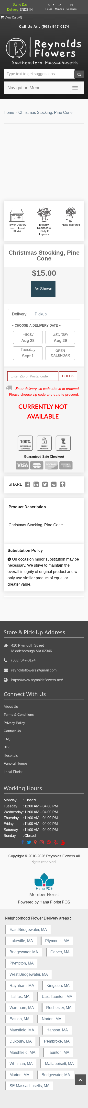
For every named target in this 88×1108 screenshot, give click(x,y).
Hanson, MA (57, 1030)
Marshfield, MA (22, 1052)
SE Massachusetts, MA (30, 1086)
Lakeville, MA (21, 941)
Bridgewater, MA (24, 952)
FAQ (7, 739)
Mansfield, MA (22, 1030)
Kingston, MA (58, 985)
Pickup (41, 314)
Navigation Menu (24, 87)
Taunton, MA (58, 1052)
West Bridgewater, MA (29, 974)
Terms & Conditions (19, 714)
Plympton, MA (22, 963)
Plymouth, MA (57, 941)
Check (68, 376)
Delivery (19, 314)
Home (9, 112)
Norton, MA (51, 1019)
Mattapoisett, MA (59, 1064)
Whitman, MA (21, 1064)
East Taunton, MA (57, 996)
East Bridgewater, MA (28, 930)
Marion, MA (19, 1075)
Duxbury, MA (21, 1041)
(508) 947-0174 (55, 26)
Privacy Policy (14, 723)
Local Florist (13, 772)
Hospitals (11, 755)
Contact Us (12, 731)
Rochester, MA (59, 1008)
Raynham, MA (22, 985)
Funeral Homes (16, 763)
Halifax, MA (20, 996)
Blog (7, 747)
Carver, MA (60, 952)
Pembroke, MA (57, 1041)
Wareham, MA (22, 1008)
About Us (11, 706)
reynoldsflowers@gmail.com (34, 670)
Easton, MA (20, 1019)
